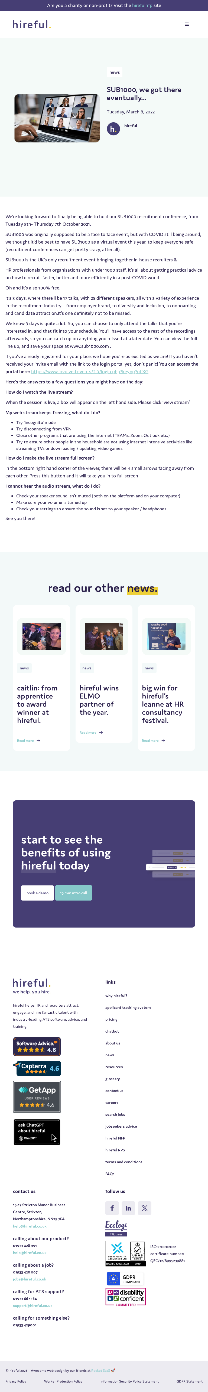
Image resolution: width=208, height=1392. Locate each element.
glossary (112, 1078)
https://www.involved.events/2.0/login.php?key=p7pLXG (89, 371)
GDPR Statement (190, 1381)
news (110, 1054)
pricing (111, 1019)
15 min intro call (73, 892)
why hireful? (116, 995)
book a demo (37, 892)
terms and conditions (123, 1161)
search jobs (115, 1114)
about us (112, 1043)
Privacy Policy (15, 1381)
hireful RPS (115, 1149)
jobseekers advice (121, 1126)
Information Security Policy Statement (129, 1381)
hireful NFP (115, 1138)
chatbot (112, 1031)
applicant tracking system (128, 1007)
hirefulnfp (143, 5)
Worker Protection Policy (63, 1381)
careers (112, 1102)
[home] (33, 24)
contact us (114, 1090)
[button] (187, 24)
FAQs (110, 1173)
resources (114, 1066)
